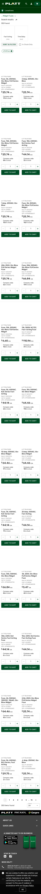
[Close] (11, 51)
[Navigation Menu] (2, 3)
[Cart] (37, 4)
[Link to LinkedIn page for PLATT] (6, 856)
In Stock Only (27, 44)
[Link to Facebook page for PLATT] (12, 856)
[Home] (13, 3)
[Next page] (36, 800)
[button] (16, 19)
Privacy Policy (28, 886)
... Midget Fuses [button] (7, 16)
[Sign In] (31, 3)
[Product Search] (26, 3)
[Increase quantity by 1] (17, 104)
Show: (30, 803)
